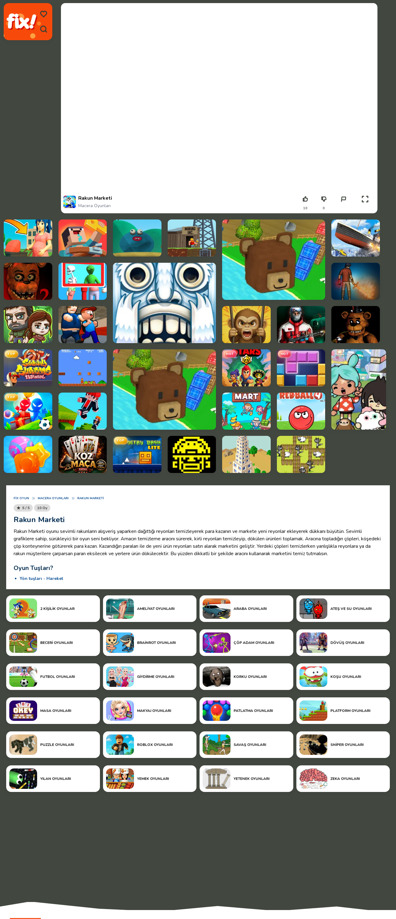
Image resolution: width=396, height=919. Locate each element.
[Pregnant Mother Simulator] (28, 238)
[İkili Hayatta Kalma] (28, 324)
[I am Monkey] (246, 324)
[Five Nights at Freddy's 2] (28, 281)
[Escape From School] (82, 324)
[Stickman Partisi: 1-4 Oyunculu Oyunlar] (28, 411)
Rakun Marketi (90, 498)
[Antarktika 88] (301, 324)
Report (343, 208)
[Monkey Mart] (246, 411)
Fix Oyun (21, 498)
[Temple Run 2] (164, 303)
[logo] (21, 21)
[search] (43, 29)
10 (305, 208)
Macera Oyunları (94, 206)
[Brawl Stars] (246, 367)
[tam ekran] (365, 199)
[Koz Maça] (82, 454)
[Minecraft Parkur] (82, 411)
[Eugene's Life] (137, 238)
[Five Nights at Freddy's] (355, 324)
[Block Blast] (301, 367)
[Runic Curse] (355, 281)
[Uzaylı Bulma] (82, 281)
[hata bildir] (343, 199)
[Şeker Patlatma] (28, 454)
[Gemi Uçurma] (355, 238)
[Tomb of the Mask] (192, 454)
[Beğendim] (305, 199)
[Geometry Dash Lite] (137, 454)
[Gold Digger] (192, 238)
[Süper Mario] (82, 367)
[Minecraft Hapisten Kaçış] (82, 238)
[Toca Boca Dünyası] (358, 389)
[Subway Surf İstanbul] (28, 367)
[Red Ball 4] (301, 411)
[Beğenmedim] (324, 199)
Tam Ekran (365, 208)
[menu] (43, 14)
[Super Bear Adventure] (273, 259)
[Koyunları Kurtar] (301, 454)
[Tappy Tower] (246, 454)
